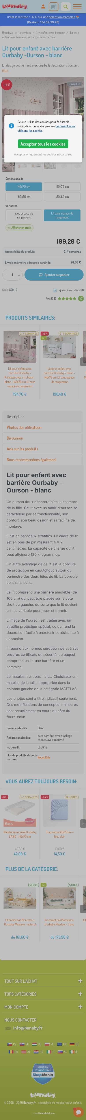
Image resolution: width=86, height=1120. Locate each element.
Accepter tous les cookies (43, 144)
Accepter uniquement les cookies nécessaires (43, 154)
